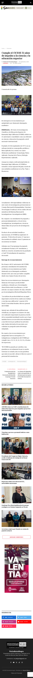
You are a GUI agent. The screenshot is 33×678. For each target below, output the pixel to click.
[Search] (30, 2)
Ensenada (5, 63)
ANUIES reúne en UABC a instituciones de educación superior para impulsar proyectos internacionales (16, 408)
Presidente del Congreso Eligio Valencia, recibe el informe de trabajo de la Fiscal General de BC (15, 457)
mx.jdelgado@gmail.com (20, 658)
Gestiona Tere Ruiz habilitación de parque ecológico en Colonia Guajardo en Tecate (15, 506)
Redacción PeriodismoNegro (10, 61)
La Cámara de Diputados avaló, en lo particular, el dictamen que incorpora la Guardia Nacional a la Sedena (24, 375)
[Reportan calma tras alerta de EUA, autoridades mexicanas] (16, 471)
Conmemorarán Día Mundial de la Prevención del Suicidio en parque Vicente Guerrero (8, 375)
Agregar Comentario (16, 537)
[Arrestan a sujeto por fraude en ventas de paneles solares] (16, 518)
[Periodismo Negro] (16, 2)
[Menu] (3, 2)
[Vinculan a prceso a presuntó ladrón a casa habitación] (16, 421)
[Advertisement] (16, 29)
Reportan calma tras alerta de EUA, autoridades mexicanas (13, 482)
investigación (11, 361)
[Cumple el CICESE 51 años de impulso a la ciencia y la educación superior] (16, 76)
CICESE (4, 361)
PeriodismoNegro (21, 361)
